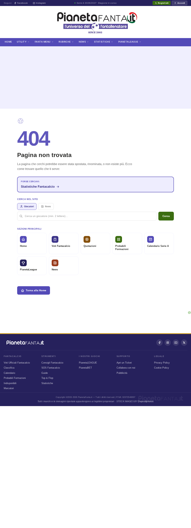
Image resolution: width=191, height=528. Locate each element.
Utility (21, 41)
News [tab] (48, 206)
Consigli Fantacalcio (52, 362)
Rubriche (65, 41)
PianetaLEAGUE (88, 362)
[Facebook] (159, 342)
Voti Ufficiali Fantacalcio (17, 362)
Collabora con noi (126, 367)
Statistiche (102, 41)
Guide (44, 373)
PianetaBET (85, 367)
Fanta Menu (43, 41)
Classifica (9, 367)
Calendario (9, 373)
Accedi (181, 3)
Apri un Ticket (124, 362)
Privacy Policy (162, 362)
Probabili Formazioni (15, 378)
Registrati (163, 3)
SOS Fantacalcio (50, 367)
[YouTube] (176, 342)
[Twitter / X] (184, 342)
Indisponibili (10, 383)
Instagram (41, 3)
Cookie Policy (161, 367)
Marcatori (9, 388)
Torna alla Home (36, 290)
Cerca (166, 216)
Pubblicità (122, 373)
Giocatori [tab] (29, 206)
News (82, 41)
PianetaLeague (128, 41)
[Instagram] (168, 342)
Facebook (22, 3)
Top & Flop (47, 378)
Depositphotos (146, 401)
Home (8, 41)
